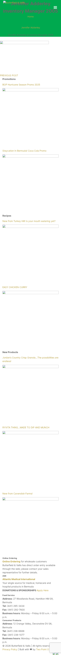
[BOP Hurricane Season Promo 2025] (30, 116)
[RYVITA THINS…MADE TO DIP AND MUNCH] (30, 459)
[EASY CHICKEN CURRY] (30, 319)
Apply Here (42, 590)
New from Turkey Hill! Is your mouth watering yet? (28, 221)
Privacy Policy (10, 649)
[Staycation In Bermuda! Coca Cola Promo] (30, 182)
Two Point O (42, 649)
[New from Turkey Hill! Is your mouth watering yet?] (30, 253)
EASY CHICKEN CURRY (14, 287)
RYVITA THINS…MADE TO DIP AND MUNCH (25, 427)
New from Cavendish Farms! (17, 493)
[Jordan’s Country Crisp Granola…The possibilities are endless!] (30, 393)
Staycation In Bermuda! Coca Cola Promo (24, 150)
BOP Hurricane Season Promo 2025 (21, 84)
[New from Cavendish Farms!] (30, 525)
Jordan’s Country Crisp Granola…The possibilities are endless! (30, 359)
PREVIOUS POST (9, 75)
